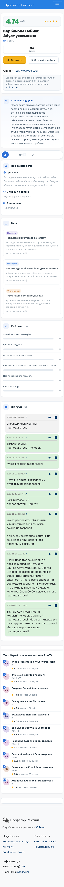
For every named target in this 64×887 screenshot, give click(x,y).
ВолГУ (10, 41)
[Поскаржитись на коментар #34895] (56, 553)
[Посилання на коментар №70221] (50, 473)
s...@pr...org (12, 87)
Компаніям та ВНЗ (45, 841)
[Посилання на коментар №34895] (50, 553)
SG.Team (39, 827)
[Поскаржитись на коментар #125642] (56, 457)
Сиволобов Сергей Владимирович (32, 754)
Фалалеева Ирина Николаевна (30, 714)
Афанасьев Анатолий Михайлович (32, 780)
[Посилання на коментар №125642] (50, 457)
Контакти (8, 847)
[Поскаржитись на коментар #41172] (56, 493)
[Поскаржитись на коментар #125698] (56, 437)
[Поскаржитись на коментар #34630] (56, 605)
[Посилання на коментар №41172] (50, 493)
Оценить (16, 59)
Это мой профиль (44, 60)
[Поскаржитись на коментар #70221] (56, 473)
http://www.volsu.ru (25, 70)
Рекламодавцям (44, 847)
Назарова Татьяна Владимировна (32, 740)
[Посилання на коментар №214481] (50, 417)
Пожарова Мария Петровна (28, 701)
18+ (22, 866)
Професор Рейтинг (19, 5)
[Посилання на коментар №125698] (50, 437)
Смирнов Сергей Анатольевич (29, 688)
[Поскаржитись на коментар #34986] (56, 513)
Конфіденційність (13, 852)
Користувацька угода (15, 841)
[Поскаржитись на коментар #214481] (56, 417)
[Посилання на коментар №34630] (50, 605)
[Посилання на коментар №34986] (50, 513)
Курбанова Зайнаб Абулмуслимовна (33, 661)
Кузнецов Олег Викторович (28, 674)
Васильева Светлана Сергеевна (30, 727)
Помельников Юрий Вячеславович (32, 767)
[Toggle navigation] (57, 4)
